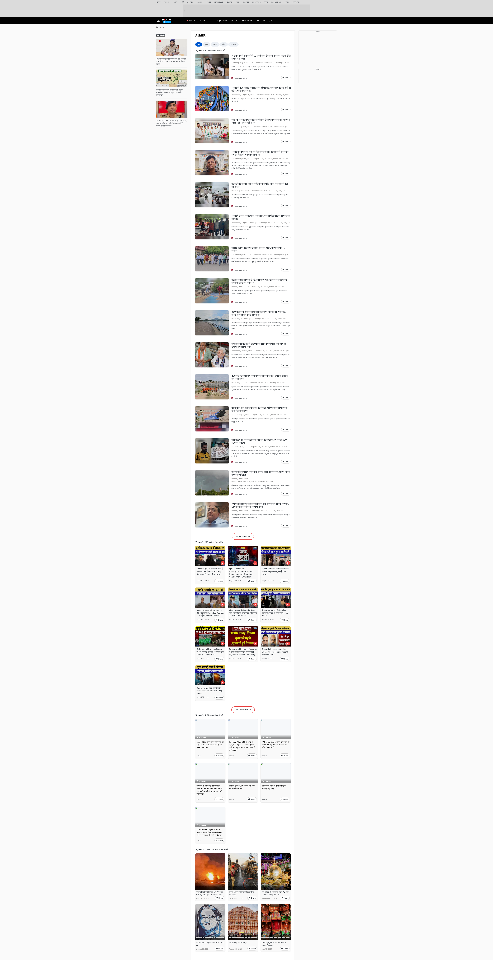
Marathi (296, 2)
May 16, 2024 (267, 949)
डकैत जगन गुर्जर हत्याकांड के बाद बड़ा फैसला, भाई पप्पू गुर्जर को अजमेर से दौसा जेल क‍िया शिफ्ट (259, 409)
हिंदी (183, 2)
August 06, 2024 (202, 949)
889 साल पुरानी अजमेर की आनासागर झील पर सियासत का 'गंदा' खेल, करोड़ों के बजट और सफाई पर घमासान (258, 313)
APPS (266, 2)
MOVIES (190, 2)
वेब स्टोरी (257, 21)
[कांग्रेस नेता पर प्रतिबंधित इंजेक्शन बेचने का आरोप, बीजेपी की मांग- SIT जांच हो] (212, 258)
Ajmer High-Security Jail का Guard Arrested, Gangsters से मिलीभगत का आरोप (275, 652)
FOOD (209, 2)
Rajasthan (276, 2)
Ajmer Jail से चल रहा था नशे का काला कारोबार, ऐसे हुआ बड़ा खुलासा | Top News (275, 571)
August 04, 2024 (235, 949)
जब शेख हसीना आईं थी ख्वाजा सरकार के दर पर (210, 943)
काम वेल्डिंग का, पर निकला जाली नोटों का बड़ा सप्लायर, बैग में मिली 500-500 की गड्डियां (259, 441)
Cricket (200, 2)
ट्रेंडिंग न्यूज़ (160, 35)
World (167, 2)
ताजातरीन (203, 21)
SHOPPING (256, 2)
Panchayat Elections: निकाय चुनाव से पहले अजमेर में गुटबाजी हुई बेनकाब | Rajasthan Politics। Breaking (243, 652)
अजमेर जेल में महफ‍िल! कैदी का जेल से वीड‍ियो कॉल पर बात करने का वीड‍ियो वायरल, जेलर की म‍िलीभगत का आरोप (259, 153)
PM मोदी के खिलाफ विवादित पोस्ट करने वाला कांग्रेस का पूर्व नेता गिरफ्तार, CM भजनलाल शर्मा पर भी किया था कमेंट (260, 505)
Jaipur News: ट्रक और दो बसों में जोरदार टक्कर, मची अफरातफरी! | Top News (209, 690)
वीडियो (225, 21)
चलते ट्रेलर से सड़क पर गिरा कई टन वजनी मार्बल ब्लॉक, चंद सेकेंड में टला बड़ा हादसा (259, 185)
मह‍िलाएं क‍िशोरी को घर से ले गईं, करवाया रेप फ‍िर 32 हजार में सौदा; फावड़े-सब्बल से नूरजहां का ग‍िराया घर (259, 281)
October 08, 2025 (203, 898)
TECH (238, 2)
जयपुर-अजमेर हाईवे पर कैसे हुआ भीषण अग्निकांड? (241, 893)
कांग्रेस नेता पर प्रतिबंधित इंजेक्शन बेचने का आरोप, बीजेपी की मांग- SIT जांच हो (259, 249)
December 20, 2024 (237, 898)
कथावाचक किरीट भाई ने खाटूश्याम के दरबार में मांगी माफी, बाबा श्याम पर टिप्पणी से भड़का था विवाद (258, 345)
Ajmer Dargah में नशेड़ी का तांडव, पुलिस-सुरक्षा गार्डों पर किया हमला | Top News (275, 613)
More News (242, 536)
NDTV (158, 2)
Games (246, 2)
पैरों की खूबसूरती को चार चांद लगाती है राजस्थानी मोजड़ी (274, 943)
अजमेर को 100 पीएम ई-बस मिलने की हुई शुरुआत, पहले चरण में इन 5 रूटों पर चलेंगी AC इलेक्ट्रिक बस (261, 89)
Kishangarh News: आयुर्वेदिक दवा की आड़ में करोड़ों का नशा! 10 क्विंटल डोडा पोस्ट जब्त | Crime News (210, 652)
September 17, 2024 (269, 898)
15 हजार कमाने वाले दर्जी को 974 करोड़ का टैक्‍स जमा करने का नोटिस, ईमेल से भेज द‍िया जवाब (261, 57)
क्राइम (218, 21)
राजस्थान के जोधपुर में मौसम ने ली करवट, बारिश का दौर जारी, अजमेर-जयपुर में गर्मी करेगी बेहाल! (260, 473)
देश (264, 21)
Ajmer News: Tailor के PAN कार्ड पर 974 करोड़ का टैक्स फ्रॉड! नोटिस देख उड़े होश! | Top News (243, 613)
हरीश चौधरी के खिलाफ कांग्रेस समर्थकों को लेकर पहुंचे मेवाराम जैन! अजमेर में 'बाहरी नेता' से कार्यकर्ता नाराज (260, 121)
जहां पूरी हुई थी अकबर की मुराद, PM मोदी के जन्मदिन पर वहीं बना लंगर (275, 893)
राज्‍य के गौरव (234, 21)
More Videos (241, 709)
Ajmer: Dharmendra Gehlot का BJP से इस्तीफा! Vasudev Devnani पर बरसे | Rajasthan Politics (210, 613)
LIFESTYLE (218, 2)
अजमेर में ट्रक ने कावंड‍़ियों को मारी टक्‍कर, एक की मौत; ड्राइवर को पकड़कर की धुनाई (260, 217)
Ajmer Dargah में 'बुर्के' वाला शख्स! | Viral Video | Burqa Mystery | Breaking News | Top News (210, 571)
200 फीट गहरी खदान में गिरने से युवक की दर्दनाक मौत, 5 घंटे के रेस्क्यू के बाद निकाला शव (259, 377)
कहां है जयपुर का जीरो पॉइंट (238, 942)
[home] (166, 20)
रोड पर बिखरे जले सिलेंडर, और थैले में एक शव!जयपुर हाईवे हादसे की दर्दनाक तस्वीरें (209, 893)
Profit (176, 2)
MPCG (287, 2)
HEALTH (229, 2)
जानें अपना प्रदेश (246, 21)
